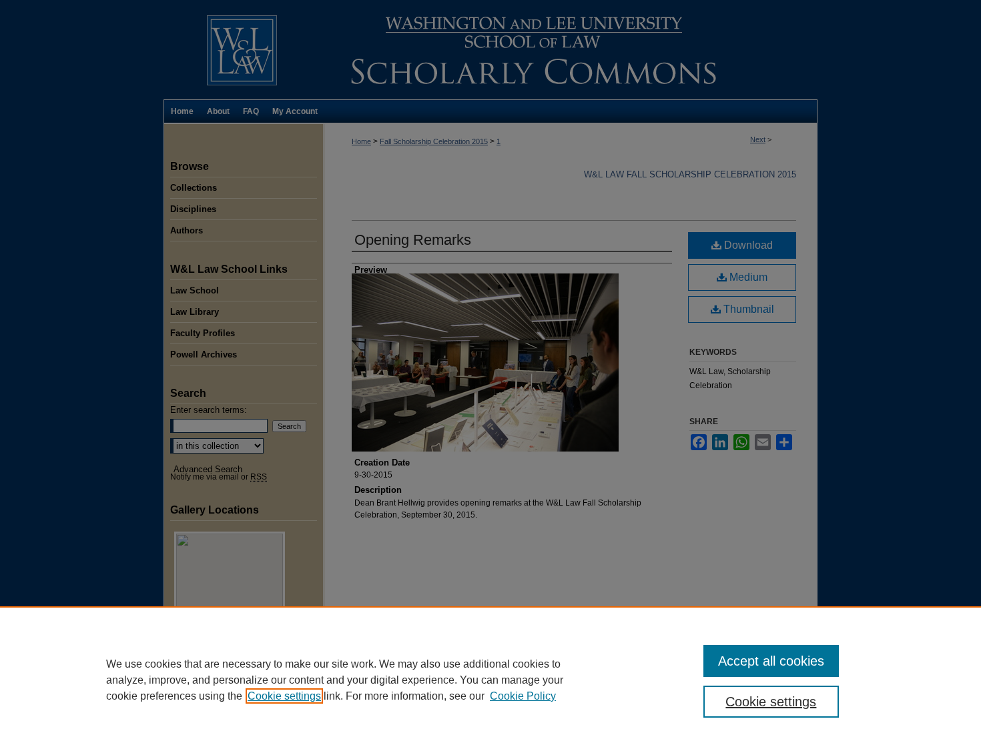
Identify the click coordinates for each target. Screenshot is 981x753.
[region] (490, 679)
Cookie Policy (523, 696)
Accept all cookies (771, 661)
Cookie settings (284, 696)
